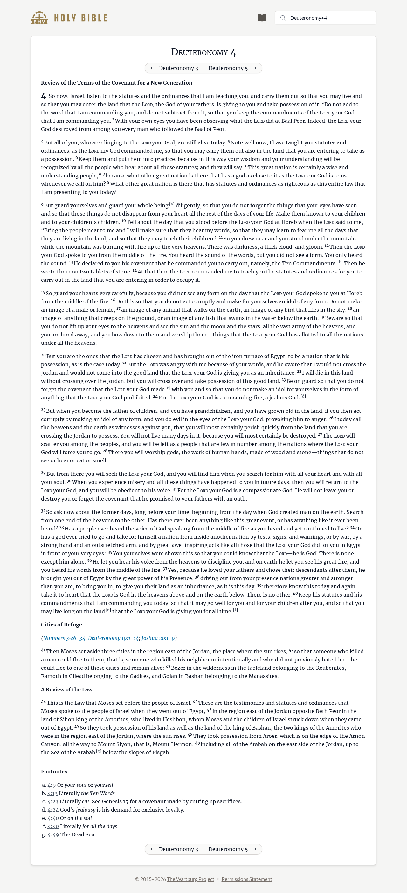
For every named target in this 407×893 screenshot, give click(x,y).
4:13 (52, 793)
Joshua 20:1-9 (158, 638)
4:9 (51, 785)
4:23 (53, 801)
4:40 (53, 818)
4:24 (53, 809)
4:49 (53, 834)
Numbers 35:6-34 (64, 638)
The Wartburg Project (190, 879)
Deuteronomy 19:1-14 (113, 638)
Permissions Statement (247, 879)
